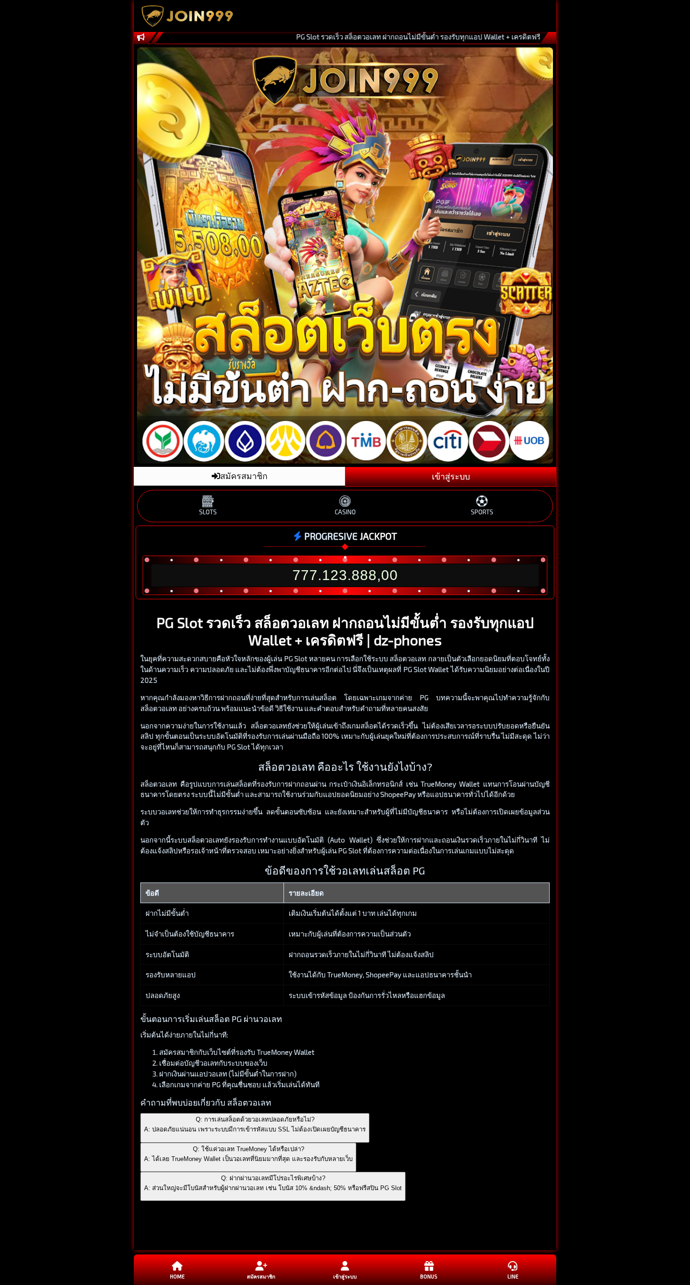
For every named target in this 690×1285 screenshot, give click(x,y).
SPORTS (482, 512)
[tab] (254, 1127)
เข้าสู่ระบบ (451, 476)
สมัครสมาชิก (244, 476)
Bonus (428, 1276)
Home (177, 1276)
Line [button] (512, 1276)
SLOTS (208, 512)
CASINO (345, 512)
